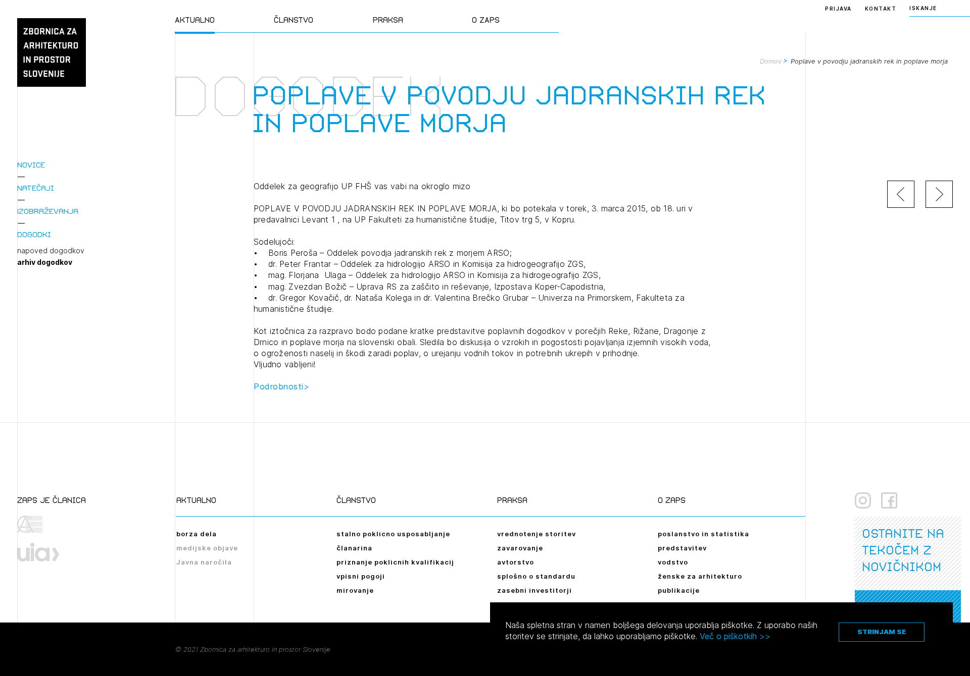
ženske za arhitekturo (700, 576)
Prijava (838, 8)
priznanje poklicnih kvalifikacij (395, 562)
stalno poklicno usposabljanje (393, 533)
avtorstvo (515, 562)
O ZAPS (486, 20)
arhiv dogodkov (44, 262)
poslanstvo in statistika (703, 533)
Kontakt (881, 8)
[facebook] (889, 500)
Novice (31, 164)
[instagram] (863, 500)
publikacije (679, 590)
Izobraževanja (47, 211)
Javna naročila (204, 562)
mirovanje (355, 590)
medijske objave (207, 547)
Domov (771, 61)
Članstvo (293, 20)
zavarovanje (520, 547)
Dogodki (34, 234)
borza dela (196, 533)
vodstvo (673, 562)
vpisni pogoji (360, 576)
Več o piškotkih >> (735, 636)
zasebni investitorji (534, 590)
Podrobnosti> (281, 386)
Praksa (388, 20)
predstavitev (682, 547)
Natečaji (35, 188)
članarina (354, 547)
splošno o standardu (536, 576)
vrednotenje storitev (536, 533)
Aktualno (195, 20)
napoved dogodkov (50, 250)
